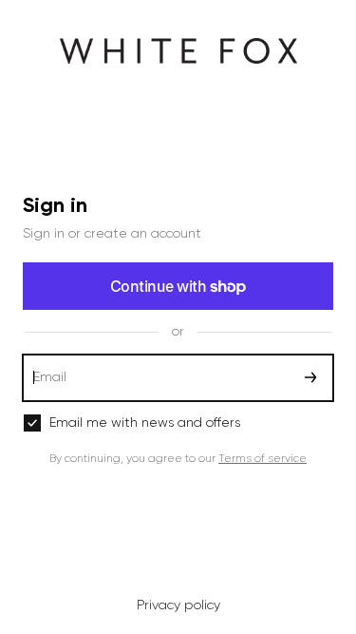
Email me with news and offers (144, 423)
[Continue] (310, 377)
